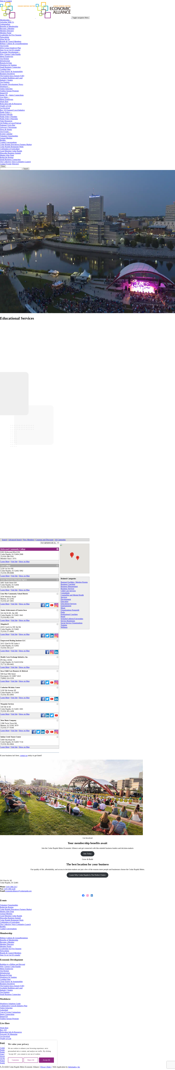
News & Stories (6, 129)
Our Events (4, 46)
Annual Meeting (6, 138)
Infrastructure (5, 61)
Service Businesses (68, 621)
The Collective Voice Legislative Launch (15, 162)
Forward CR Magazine (8, 1034)
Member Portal (5, 33)
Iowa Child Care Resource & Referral (14, 671)
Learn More (4, 562)
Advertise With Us (7, 22)
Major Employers (6, 56)
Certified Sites (5, 69)
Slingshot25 (5, 624)
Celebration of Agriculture (10, 149)
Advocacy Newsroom (8, 127)
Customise (15, 1060)
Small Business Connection (10, 67)
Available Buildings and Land (11, 78)
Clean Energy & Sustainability (11, 71)
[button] (71, 555)
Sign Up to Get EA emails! (10, 50)
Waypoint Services (7, 704)
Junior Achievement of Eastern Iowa (14, 610)
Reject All (31, 1060)
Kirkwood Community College (13, 549)
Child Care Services (68, 591)
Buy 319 (3, 1030)
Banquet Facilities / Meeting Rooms (74, 582)
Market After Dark (7, 155)
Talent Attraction (6, 89)
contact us (24, 755)
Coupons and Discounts (44, 540)
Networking (4, 37)
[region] (31, 1052)
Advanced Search (15, 540)
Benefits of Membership (9, 26)
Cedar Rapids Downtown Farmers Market (16, 145)
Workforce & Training (8, 65)
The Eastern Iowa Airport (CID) (12, 76)
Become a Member (7, 29)
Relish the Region (6, 157)
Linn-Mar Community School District (14, 594)
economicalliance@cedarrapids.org (18, 891)
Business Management (69, 586)
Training (64, 625)
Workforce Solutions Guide (10, 1004)
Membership (4, 20)
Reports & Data (6, 63)
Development (66, 599)
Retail (63, 617)
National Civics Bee (7, 125)
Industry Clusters (6, 80)
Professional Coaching (69, 614)
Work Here (4, 102)
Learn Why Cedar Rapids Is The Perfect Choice (88, 875)
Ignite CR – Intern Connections (12, 95)
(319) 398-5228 (9, 889)
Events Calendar (6, 134)
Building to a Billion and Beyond (12, 964)
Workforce (4, 87)
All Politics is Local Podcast (10, 123)
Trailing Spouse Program (9, 91)
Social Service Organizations (71, 623)
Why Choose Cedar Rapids (10, 54)
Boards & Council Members (10, 41)
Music (63, 608)
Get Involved (5, 108)
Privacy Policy (45, 1067)
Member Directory (7, 31)
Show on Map (24, 562)
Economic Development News (11, 84)
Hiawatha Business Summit (10, 153)
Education (64, 601)
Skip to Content (6, 1)
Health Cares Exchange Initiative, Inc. (14, 657)
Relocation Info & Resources (11, 104)
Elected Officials (6, 114)
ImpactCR (4, 93)
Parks (63, 612)
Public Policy (5, 112)
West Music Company (8, 720)
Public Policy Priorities (8, 117)
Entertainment (66, 606)
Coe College (5, 566)
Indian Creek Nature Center (11, 737)
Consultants (65, 593)
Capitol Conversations (8, 142)
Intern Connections (7, 1014)
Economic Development (9, 52)
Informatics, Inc (74, 1067)
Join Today (87, 854)
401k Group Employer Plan (10, 48)
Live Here (4, 97)
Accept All (46, 1060)
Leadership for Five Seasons (10, 35)
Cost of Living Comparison (10, 1012)
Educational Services (68, 604)
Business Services (67, 589)
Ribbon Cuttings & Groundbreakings (14, 44)
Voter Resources (6, 121)
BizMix (3, 140)
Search (4, 540)
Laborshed (4, 1010)
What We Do (5, 39)
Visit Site (14, 562)
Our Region (4, 59)
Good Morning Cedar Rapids (11, 151)
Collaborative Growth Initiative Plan (13, 1006)
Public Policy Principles (9, 119)
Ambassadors (5, 24)
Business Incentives (7, 74)
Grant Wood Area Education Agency (14, 580)
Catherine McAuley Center (10, 687)
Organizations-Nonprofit (70, 610)
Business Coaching (68, 584)
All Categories (60, 540)
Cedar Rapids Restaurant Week (11, 147)
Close (3, 166)
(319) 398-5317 (11, 887)
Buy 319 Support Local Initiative (12, 110)
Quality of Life (5, 106)
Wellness (64, 627)
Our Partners (5, 82)
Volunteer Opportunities (9, 136)
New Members (28, 540)
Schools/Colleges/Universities (72, 619)
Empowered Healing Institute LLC (13, 641)
